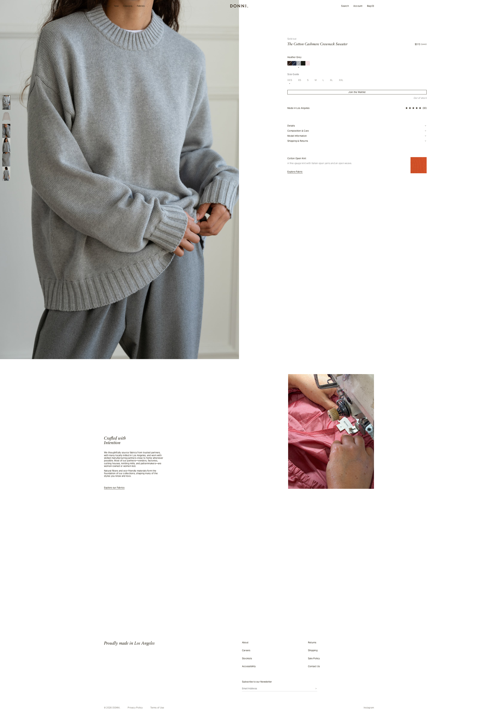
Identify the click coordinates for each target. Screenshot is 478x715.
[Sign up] (316, 688)
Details (291, 126)
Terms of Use (157, 708)
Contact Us (314, 666)
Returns (312, 642)
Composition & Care (298, 131)
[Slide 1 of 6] (6, 102)
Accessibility (249, 666)
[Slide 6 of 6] (6, 174)
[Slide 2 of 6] (6, 117)
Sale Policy (314, 658)
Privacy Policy (135, 708)
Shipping (313, 650)
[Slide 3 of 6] (6, 131)
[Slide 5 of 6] (6, 159)
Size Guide (293, 74)
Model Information (297, 136)
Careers (246, 650)
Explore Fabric (295, 171)
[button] (416, 108)
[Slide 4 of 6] (6, 145)
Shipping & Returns (297, 141)
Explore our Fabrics (114, 488)
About (245, 642)
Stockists (247, 658)
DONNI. (116, 707)
